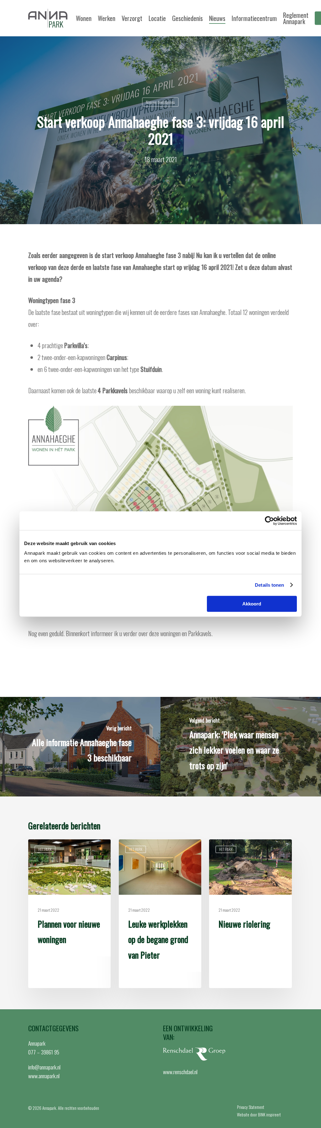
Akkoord (251, 603)
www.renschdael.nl (180, 1072)
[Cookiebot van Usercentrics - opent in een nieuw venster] (269, 520)
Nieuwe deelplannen (160, 102)
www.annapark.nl (44, 1076)
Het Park (45, 849)
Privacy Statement (250, 1107)
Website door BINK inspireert (259, 1114)
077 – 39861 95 (43, 1052)
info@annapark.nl (44, 1067)
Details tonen (269, 585)
